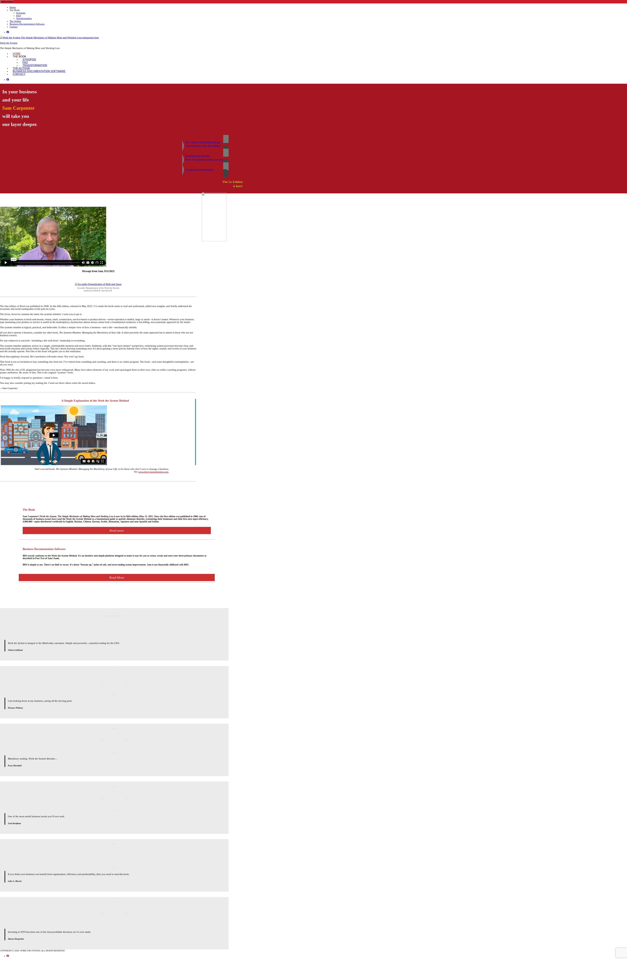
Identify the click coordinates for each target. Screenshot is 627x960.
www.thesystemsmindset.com (153, 471)
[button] (114, 144)
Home (13, 7)
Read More (116, 577)
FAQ (18, 15)
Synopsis (20, 13)
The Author (15, 21)
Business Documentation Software (27, 24)
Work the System (8, 43)
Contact (13, 26)
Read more (117, 530)
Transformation (24, 18)
